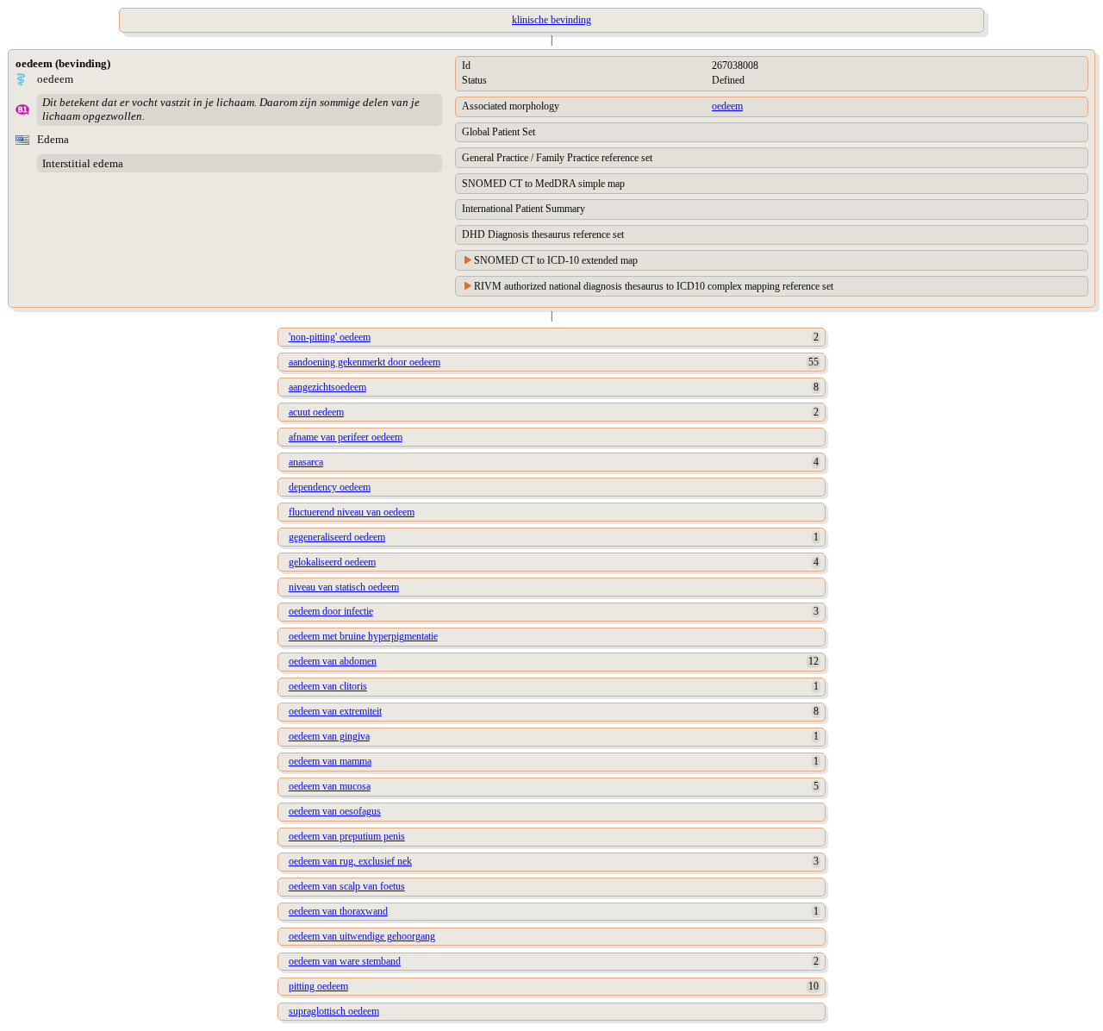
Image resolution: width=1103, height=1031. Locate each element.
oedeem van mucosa (330, 786)
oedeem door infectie (331, 611)
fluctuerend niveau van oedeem (351, 512)
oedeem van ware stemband (345, 961)
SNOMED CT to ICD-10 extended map (556, 260)
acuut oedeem (316, 412)
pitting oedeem (318, 986)
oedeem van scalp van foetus (347, 886)
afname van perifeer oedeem (345, 437)
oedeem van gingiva (329, 736)
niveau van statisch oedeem (344, 587)
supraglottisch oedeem (334, 1011)
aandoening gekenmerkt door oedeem (364, 362)
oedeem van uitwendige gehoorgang (362, 936)
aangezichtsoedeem (327, 387)
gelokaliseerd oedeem (332, 562)
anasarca (306, 462)
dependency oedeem (330, 487)
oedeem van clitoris (328, 686)
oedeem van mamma (330, 761)
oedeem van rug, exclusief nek (350, 861)
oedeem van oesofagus (335, 811)
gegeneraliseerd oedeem (337, 537)
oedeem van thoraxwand (338, 911)
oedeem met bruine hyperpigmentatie (363, 636)
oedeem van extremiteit (335, 711)
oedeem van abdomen (333, 661)
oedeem (727, 106)
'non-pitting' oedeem (330, 337)
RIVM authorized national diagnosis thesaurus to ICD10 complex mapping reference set (653, 286)
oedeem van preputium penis (347, 836)
